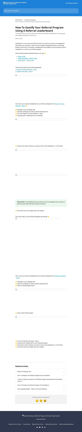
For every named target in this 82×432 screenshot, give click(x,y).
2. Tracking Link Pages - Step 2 (24, 71)
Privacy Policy (26, 424)
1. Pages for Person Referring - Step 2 (26, 69)
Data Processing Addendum (66, 424)
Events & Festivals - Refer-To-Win (27, 58)
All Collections (18, 20)
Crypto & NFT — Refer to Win (26, 60)
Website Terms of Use (37, 424)
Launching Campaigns (30, 20)
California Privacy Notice (51, 424)
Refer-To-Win (21, 56)
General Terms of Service (15, 424)
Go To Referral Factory (72, 3)
